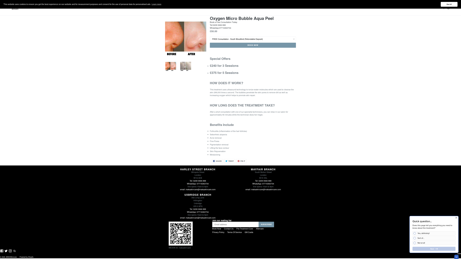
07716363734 (225, 27)
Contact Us (229, 228)
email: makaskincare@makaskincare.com (197, 189)
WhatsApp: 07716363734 (198, 183)
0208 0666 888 (219, 25)
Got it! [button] (449, 4)
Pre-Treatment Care (244, 228)
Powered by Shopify (26, 257)
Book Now (216, 228)
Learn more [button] (156, 4)
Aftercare (260, 228)
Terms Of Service (234, 232)
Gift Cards (249, 232)
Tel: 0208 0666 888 (198, 180)
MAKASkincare (11, 257)
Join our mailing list (221, 220)
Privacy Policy (218, 232)
